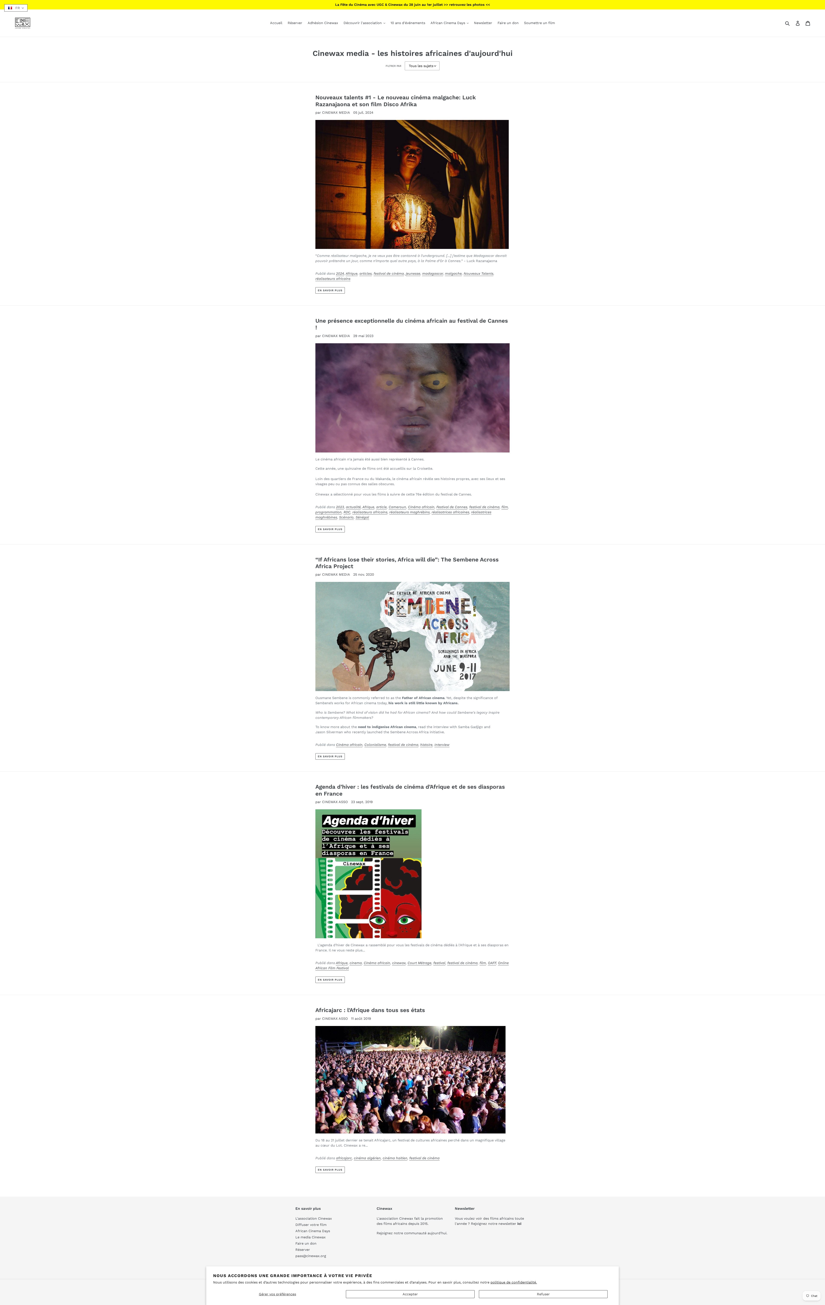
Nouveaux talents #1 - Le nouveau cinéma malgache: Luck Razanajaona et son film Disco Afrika (395, 100)
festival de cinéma (389, 273)
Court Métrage (419, 963)
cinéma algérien (367, 1158)
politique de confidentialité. (513, 1282)
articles (365, 273)
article (381, 507)
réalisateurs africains (332, 279)
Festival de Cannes (451, 507)
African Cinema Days (312, 1231)
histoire (426, 745)
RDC (347, 512)
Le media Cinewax (310, 1237)
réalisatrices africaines (450, 512)
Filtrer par (393, 65)
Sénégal (362, 517)
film (504, 507)
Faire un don (305, 1243)
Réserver (302, 1250)
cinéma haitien (395, 1158)
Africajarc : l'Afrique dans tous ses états (370, 1010)
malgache (453, 273)
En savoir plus (330, 290)
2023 (340, 507)
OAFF (492, 963)
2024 (340, 273)
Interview (441, 745)
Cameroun (397, 507)
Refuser (543, 1294)
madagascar (432, 273)
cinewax (399, 963)
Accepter (410, 1294)
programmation (328, 512)
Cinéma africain (421, 507)
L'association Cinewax (313, 1218)
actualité (353, 507)
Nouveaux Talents (478, 273)
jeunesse (413, 273)
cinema (356, 963)
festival (439, 963)
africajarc (344, 1158)
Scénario (346, 517)
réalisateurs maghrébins (409, 512)
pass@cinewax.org (310, 1256)
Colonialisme (375, 745)
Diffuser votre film (311, 1225)
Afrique (352, 273)
